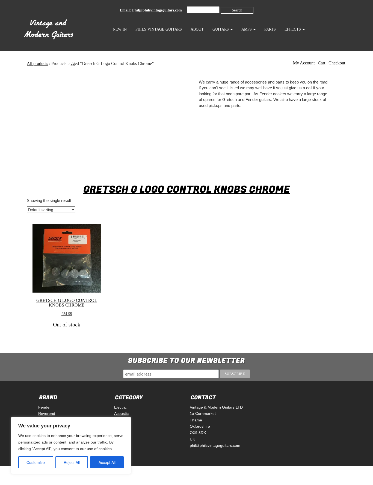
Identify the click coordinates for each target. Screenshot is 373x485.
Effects (293, 29)
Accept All (107, 462)
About (197, 29)
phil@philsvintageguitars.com (215, 445)
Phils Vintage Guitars (158, 29)
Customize (35, 462)
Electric (120, 407)
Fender (44, 407)
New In (120, 29)
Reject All (72, 462)
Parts (270, 29)
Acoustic (121, 413)
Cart (321, 63)
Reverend (46, 413)
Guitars (221, 29)
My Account (304, 63)
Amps (247, 29)
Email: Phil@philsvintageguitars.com (151, 10)
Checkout (336, 63)
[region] (71, 445)
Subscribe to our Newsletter (186, 360)
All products (37, 63)
